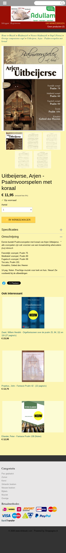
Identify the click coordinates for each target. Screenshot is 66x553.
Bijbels (5, 491)
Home (4, 35)
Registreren (15, 23)
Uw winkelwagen (55, 23)
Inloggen (5, 23)
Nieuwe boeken (8, 488)
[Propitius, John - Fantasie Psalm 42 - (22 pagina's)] (33, 366)
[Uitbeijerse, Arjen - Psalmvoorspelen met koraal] (33, 88)
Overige (5, 498)
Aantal (4, 205)
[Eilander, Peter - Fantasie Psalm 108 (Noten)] (33, 416)
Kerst (4, 481)
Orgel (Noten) (56, 35)
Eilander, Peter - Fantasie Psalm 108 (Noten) (21, 436)
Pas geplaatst (8, 473)
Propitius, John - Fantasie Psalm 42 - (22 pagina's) (24, 386)
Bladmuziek (23, 35)
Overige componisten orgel (13, 38)
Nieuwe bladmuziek (39, 35)
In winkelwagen (20, 219)
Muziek (12, 35)
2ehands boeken (9, 484)
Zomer (4, 477)
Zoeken (61, 3)
